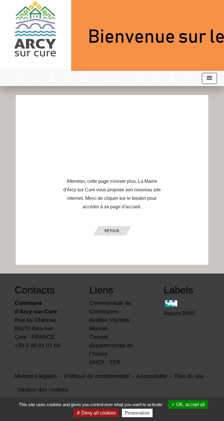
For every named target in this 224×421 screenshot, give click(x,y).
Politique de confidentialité (97, 376)
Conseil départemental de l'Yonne (111, 345)
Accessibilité (151, 376)
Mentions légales (36, 376)
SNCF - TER (105, 362)
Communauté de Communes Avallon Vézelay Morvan (110, 315)
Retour (111, 231)
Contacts (35, 289)
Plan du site (189, 376)
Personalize (137, 412)
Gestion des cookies (43, 389)
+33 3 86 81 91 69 (37, 345)
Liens (101, 289)
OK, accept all (190, 404)
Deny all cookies (98, 412)
